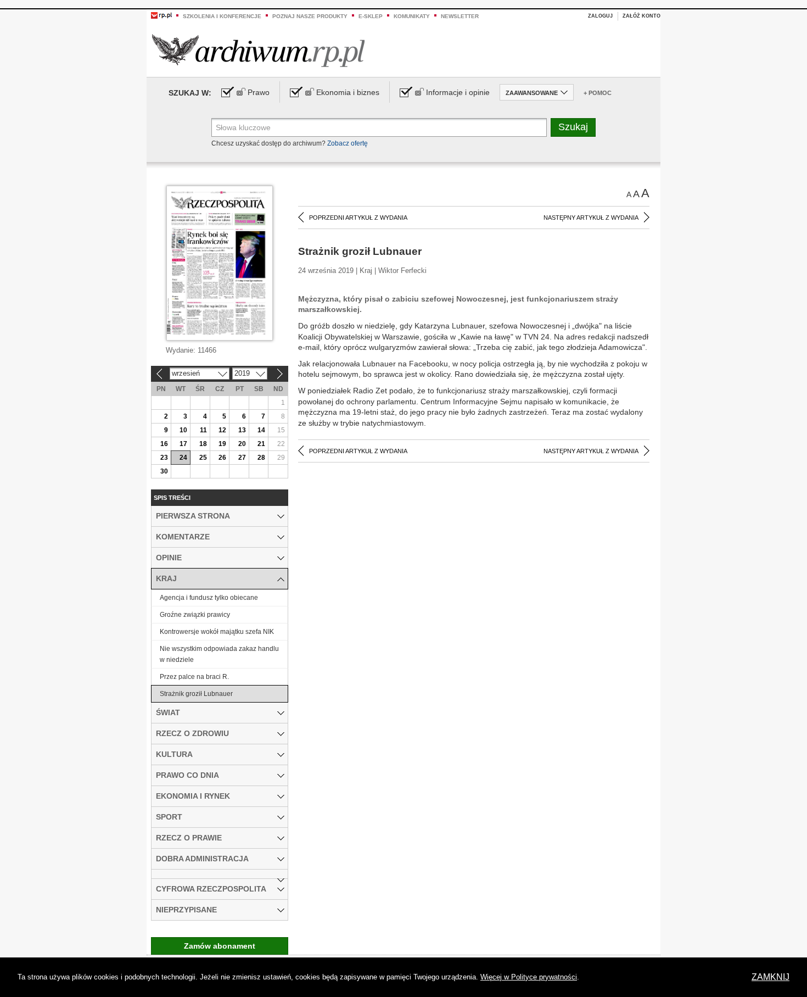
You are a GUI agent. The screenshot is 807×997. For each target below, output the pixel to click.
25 (203, 457)
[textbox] (379, 127)
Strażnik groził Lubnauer (196, 694)
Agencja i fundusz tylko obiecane (209, 597)
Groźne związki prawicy (195, 615)
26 (222, 457)
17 (183, 444)
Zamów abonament (219, 946)
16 (164, 444)
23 (164, 457)
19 (222, 444)
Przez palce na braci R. (194, 677)
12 (222, 430)
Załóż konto (641, 16)
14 (261, 430)
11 (203, 430)
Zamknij (770, 977)
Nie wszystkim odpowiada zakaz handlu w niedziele (219, 654)
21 (261, 444)
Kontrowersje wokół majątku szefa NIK (217, 632)
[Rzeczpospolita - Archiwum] (258, 50)
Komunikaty (412, 16)
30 (164, 471)
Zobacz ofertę (347, 143)
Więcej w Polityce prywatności (528, 977)
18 (203, 444)
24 (183, 457)
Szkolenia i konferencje (222, 16)
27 (242, 457)
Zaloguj (600, 16)
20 (242, 444)
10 (183, 430)
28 (261, 457)
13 (242, 430)
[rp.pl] (161, 15)
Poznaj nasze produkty (310, 16)
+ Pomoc (598, 93)
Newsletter (460, 16)
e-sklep (370, 16)
